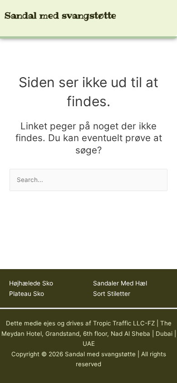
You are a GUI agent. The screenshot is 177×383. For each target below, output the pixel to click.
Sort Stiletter (111, 293)
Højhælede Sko (31, 283)
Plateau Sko (26, 293)
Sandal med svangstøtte (60, 15)
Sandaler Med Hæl (120, 283)
